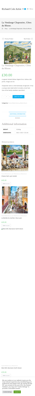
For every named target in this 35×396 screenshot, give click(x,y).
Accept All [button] (17, 392)
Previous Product (9, 39)
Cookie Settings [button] (7, 392)
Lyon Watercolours (15, 174)
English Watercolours (6, 365)
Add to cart (18, 96)
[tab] (17, 114)
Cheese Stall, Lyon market (9, 176)
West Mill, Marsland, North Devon (11, 368)
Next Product (27, 39)
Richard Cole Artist (11, 9)
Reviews (17, 118)
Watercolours (23, 103)
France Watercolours (13, 103)
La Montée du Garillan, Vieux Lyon (11, 218)
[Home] (2, 28)
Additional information (17, 114)
